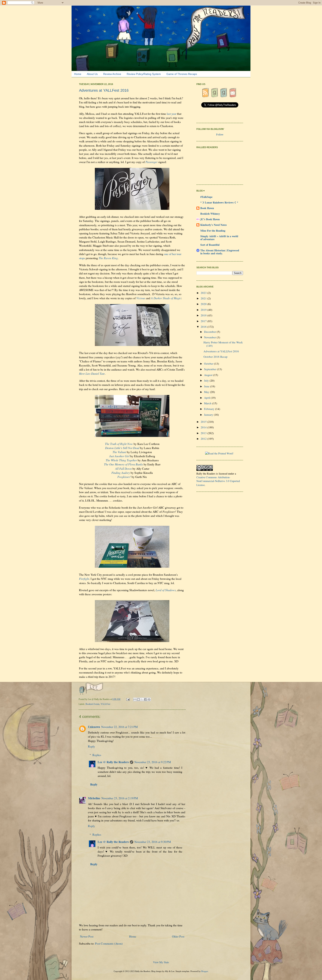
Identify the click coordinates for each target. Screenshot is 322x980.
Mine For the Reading (212, 231)
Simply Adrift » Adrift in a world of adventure (219, 237)
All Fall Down (123, 468)
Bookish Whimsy (210, 214)
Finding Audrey (120, 473)
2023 (204, 293)
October (209, 363)
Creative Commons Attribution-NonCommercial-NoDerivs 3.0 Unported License (218, 480)
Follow (219, 134)
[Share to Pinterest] (149, 699)
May (207, 392)
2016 (204, 326)
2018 (204, 315)
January (209, 414)
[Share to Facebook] (145, 699)
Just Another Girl (119, 456)
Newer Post (86, 936)
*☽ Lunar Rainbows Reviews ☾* (219, 202)
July (207, 380)
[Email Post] (128, 699)
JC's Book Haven (210, 219)
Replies (96, 755)
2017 (204, 321)
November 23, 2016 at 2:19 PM (119, 798)
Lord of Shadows (166, 590)
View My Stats (161, 962)
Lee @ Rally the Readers (113, 762)
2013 (204, 433)
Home (77, 73)
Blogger (204, 971)
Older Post (178, 936)
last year (171, 114)
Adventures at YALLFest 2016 (221, 351)
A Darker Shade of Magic (166, 298)
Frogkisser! (124, 477)
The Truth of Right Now (119, 444)
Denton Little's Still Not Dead (122, 448)
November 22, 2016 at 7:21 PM (119, 727)
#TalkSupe (206, 197)
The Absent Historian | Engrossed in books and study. (219, 251)
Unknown (94, 727)
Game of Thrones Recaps (181, 73)
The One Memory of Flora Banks (123, 464)
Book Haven (207, 208)
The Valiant (119, 452)
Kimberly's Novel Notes (213, 225)
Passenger (151, 162)
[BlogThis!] (138, 699)
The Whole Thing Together (121, 460)
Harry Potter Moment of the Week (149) (223, 343)
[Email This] (135, 699)
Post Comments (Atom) (109, 943)
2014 (204, 427)
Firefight (84, 579)
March (208, 403)
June (207, 386)
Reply (91, 746)
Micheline (94, 798)
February (209, 409)
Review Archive (112, 73)
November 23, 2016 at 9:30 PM (152, 842)
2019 (204, 310)
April (207, 397)
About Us (92, 73)
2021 (204, 298)
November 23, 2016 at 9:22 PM (152, 762)
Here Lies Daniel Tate (92, 373)
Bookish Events (93, 704)
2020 (204, 304)
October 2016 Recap (215, 356)
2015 (204, 421)
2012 (204, 438)
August (208, 375)
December (210, 331)
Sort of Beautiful (210, 245)
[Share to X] (142, 699)
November (210, 337)
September (210, 369)
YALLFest (105, 704)
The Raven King (108, 258)
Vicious (140, 298)
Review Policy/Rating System (144, 73)
